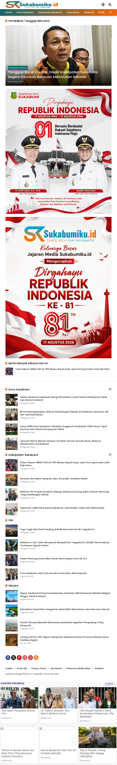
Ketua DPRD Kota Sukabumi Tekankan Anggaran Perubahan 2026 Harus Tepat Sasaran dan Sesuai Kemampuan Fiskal (63, 428)
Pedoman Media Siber (78, 668)
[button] (103, 4)
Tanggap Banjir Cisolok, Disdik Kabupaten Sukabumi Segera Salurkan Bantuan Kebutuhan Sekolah (53, 74)
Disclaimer (56, 668)
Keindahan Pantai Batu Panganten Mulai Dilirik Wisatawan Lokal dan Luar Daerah (65, 609)
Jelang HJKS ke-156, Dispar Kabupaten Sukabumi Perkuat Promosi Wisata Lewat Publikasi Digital (64, 639)
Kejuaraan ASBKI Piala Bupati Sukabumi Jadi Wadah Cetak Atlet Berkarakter (62, 507)
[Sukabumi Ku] (32, 4)
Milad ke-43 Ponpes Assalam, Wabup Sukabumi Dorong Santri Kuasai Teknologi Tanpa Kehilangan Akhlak (64, 493)
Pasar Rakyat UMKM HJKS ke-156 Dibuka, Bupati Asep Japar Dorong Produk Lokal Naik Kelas (63, 369)
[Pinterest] (19, 657)
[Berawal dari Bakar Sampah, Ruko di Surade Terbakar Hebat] (11, 480)
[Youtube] (30, 657)
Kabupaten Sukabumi (18, 68)
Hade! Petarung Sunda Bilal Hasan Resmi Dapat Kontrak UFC (53, 558)
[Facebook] (7, 657)
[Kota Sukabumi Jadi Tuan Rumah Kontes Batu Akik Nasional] (11, 574)
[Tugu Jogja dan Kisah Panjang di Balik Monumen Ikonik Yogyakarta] (11, 531)
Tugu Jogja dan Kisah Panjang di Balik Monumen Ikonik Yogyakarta (57, 529)
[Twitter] (13, 657)
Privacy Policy (38, 668)
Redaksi (99, 668)
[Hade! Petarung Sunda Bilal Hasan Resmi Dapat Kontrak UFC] (11, 560)
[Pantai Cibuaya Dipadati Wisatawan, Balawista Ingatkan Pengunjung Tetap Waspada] (11, 625)
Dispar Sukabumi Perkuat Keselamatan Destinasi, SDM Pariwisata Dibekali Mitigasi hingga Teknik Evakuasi (65, 595)
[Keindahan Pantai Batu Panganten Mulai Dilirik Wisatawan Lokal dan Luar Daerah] (11, 611)
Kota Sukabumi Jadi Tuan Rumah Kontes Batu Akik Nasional (53, 573)
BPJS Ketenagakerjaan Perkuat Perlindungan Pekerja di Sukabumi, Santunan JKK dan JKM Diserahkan (64, 413)
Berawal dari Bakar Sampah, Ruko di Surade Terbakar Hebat (53, 478)
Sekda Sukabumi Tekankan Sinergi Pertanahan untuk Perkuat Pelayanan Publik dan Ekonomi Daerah (63, 399)
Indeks (9, 668)
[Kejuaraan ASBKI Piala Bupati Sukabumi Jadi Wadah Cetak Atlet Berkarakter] (11, 509)
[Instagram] (24, 657)
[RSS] (36, 657)
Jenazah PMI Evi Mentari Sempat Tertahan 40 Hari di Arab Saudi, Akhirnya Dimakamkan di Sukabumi (60, 443)
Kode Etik (22, 668)
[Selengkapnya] (110, 389)
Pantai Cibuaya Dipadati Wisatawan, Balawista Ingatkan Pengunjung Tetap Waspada (62, 624)
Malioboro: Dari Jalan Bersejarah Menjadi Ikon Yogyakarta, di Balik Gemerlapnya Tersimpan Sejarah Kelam (65, 544)
